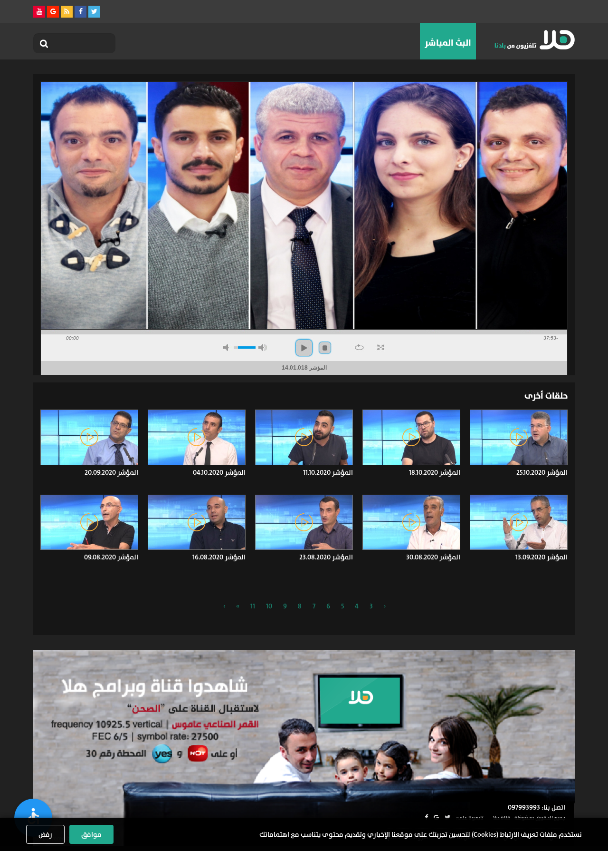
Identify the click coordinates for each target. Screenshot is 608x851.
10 (269, 606)
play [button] (304, 347)
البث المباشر (448, 43)
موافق (91, 834)
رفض (45, 834)
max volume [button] (262, 347)
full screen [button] (381, 347)
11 (252, 606)
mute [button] (227, 347)
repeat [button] (359, 347)
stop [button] (325, 347)
